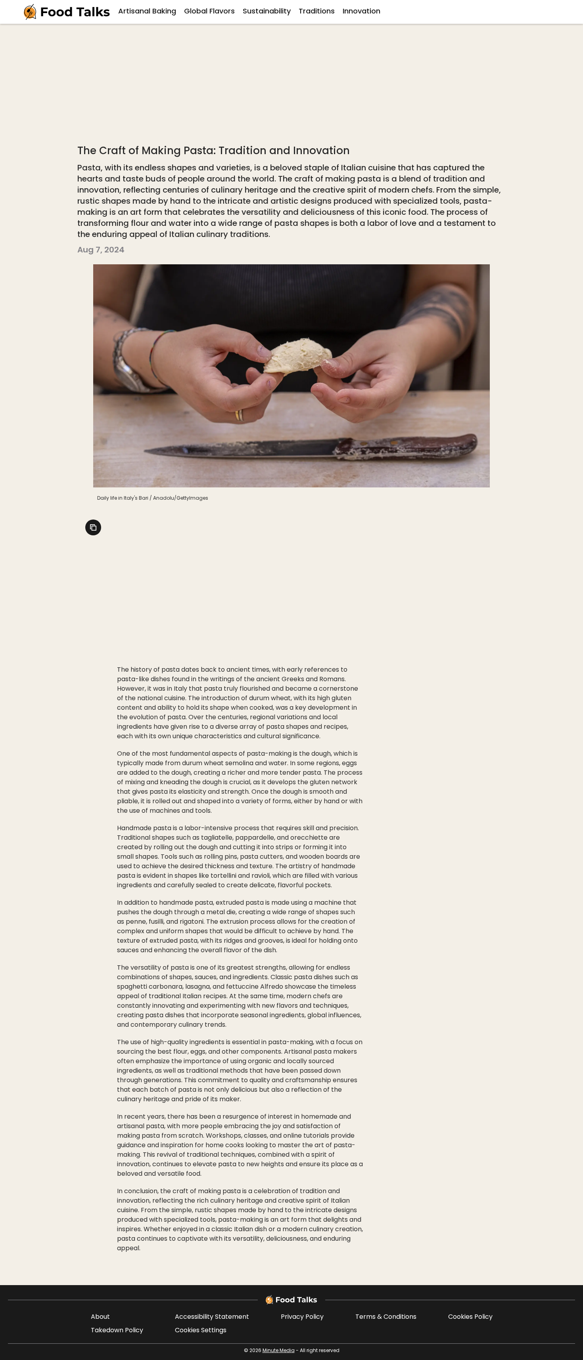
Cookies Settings (200, 1331)
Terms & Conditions (385, 1317)
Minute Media (279, 1351)
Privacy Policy (302, 1317)
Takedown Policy (117, 1331)
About (100, 1317)
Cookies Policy (470, 1317)
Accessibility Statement (212, 1317)
